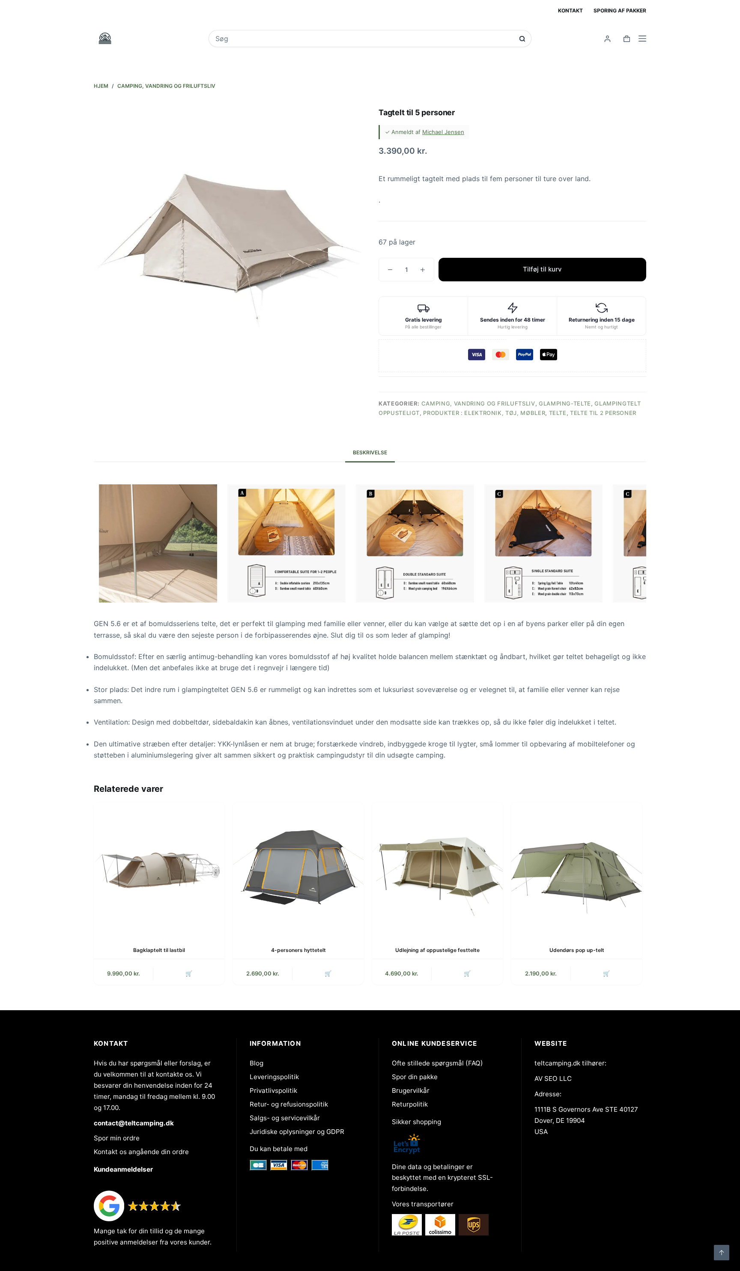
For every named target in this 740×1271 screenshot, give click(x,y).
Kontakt (570, 10)
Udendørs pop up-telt (576, 950)
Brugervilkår (411, 1090)
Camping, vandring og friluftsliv (478, 403)
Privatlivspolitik (273, 1090)
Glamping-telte (565, 403)
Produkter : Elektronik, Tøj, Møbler (484, 412)
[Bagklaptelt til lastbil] (159, 867)
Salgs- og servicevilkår (285, 1118)
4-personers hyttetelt (298, 950)
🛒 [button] (188, 973)
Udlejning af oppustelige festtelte (437, 950)
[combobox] (364, 38)
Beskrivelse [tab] (370, 452)
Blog (256, 1063)
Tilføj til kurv (542, 269)
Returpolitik (410, 1104)
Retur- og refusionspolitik (289, 1104)
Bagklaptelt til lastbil (159, 950)
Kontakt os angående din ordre (141, 1152)
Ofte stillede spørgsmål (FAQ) (437, 1063)
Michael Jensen (443, 131)
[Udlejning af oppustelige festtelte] (437, 867)
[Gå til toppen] (721, 1252)
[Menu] (642, 38)
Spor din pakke (415, 1077)
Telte (558, 412)
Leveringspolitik (274, 1077)
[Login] (607, 39)
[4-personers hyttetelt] (298, 867)
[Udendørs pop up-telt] (576, 867)
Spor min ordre (117, 1138)
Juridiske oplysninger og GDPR (297, 1132)
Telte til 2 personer (603, 412)
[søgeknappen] (522, 39)
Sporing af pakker (620, 10)
